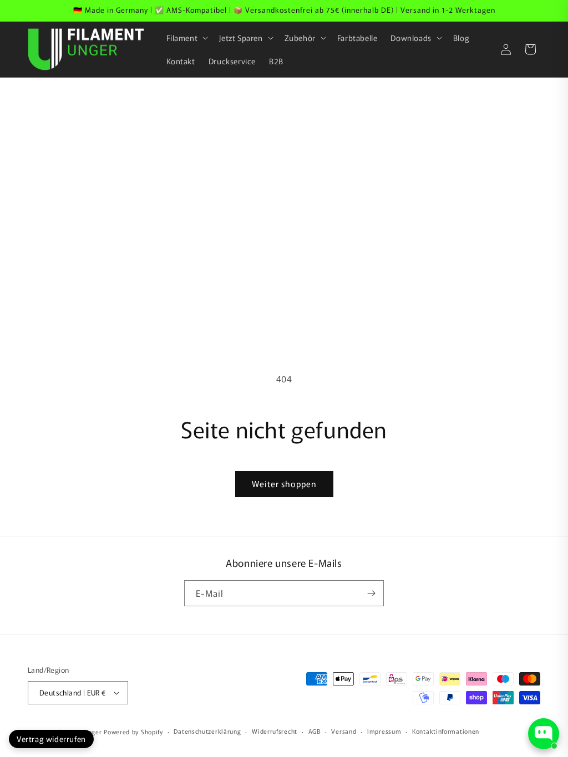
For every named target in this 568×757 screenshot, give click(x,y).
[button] (186, 37)
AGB (314, 731)
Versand (343, 731)
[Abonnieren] (371, 593)
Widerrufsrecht (274, 731)
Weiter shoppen (284, 483)
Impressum (384, 731)
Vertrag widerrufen (51, 738)
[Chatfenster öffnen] (543, 733)
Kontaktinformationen (445, 731)
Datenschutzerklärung (207, 731)
